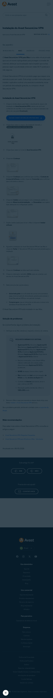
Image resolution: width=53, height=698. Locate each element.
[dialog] (26, 349)
